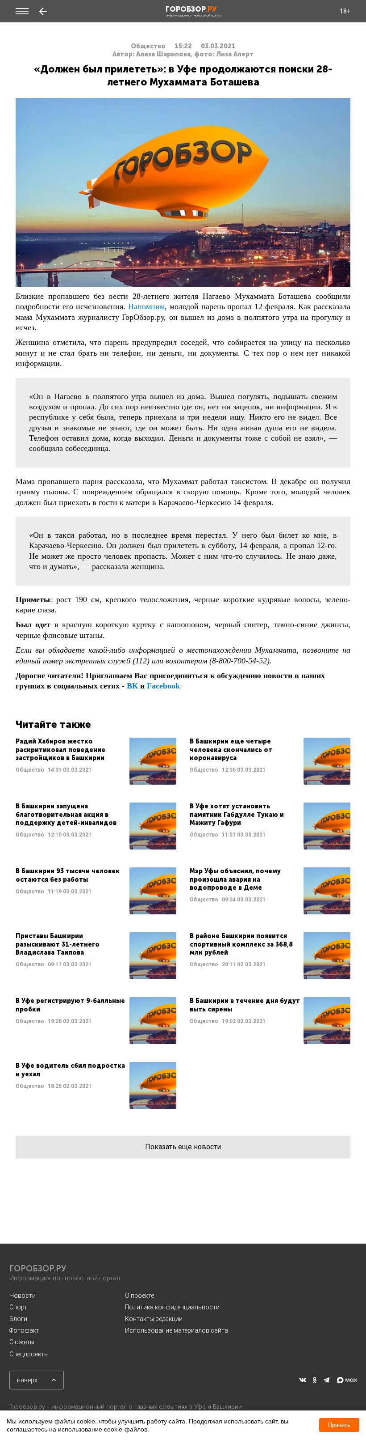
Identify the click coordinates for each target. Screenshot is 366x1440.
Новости (22, 1295)
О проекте (139, 1295)
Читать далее (96, 761)
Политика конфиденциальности (172, 1307)
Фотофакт (24, 1330)
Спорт (18, 1307)
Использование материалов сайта (176, 1330)
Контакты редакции (154, 1318)
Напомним (146, 306)
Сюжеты (21, 1342)
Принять (339, 1425)
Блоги (18, 1318)
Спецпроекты (29, 1354)
